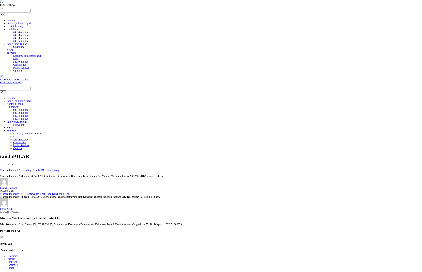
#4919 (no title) (21, 61)
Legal (16, 58)
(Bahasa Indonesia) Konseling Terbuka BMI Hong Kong (29, 170)
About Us (12, 261)
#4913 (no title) (21, 38)
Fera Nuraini (6, 208)
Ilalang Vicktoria (8, 187)
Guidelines (12, 29)
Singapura (18, 46)
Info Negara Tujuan (17, 44)
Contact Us (12, 264)
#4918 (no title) (21, 35)
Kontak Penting (15, 26)
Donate (10, 267)
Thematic (11, 52)
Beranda (11, 20)
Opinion (17, 70)
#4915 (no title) (21, 41)
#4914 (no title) (21, 32)
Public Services (21, 67)
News (10, 49)
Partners (11, 259)
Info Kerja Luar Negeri (19, 23)
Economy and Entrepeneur (27, 55)
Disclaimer (12, 256)
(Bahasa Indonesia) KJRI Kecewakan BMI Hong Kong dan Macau (35, 193)
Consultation (19, 64)
